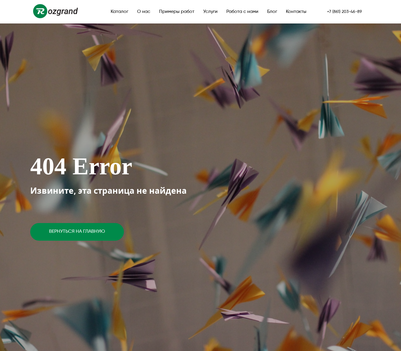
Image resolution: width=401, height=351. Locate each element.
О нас (143, 11)
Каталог (119, 11)
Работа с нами (242, 11)
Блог (272, 11)
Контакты (296, 11)
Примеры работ (176, 11)
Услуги (210, 11)
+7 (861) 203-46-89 (344, 12)
